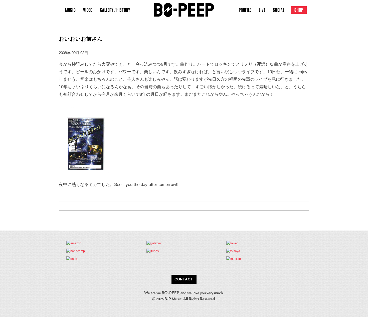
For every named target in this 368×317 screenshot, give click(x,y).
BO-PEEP (184, 10)
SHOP (298, 10)
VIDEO (87, 10)
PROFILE (245, 10)
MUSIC (70, 10)
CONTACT (183, 279)
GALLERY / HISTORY (115, 10)
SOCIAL (278, 10)
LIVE (262, 10)
